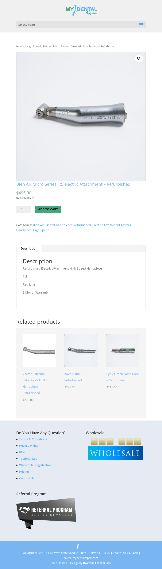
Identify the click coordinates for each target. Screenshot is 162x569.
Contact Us (26, 478)
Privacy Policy (28, 446)
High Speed (33, 46)
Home (20, 46)
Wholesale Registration (35, 465)
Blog (22, 452)
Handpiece (23, 230)
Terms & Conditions (33, 439)
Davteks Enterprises (97, 563)
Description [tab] (29, 248)
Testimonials (28, 459)
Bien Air (38, 225)
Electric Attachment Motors (112, 225)
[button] (139, 58)
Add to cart (48, 209)
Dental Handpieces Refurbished (68, 225)
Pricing (24, 472)
